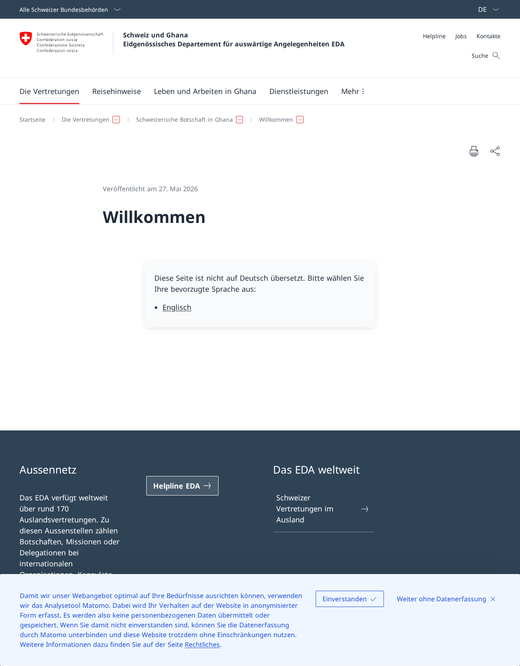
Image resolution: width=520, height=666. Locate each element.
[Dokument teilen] (494, 151)
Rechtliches (202, 644)
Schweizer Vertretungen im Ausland (305, 508)
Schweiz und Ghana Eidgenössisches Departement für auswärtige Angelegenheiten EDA (233, 39)
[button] (49, 91)
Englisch (176, 307)
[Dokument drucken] (473, 151)
